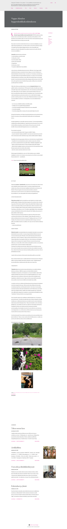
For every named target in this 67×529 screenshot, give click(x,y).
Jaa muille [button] (13, 394)
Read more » (37, 441)
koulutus (49, 40)
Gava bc (35, 8)
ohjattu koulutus (50, 42)
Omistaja (41, 8)
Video (12, 160)
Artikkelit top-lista (19, 8)
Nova (30, 8)
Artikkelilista (16, 447)
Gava (14, 392)
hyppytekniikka (50, 39)
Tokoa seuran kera (18, 428)
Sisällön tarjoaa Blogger (34, 524)
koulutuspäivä (50, 41)
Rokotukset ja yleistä (19, 486)
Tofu (26, 8)
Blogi (12, 8)
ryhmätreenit (49, 43)
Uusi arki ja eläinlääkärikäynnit (22, 466)
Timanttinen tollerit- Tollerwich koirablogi (26, 2)
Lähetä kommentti (20, 441)
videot (49, 44)
